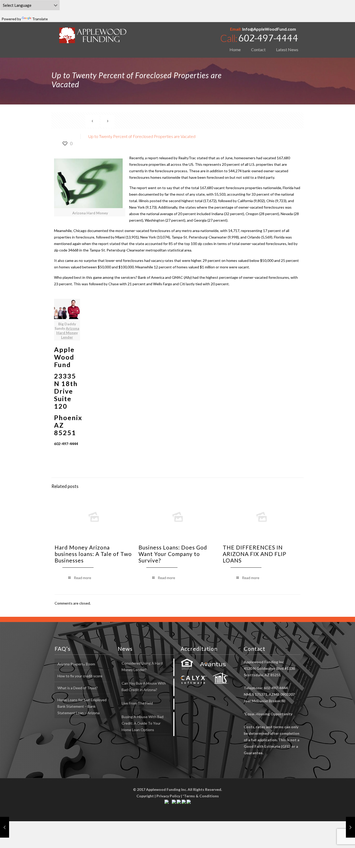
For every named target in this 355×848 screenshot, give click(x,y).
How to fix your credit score (79, 676)
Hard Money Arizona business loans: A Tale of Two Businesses (93, 554)
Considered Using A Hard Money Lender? (142, 666)
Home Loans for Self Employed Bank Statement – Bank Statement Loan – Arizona (82, 706)
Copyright (145, 796)
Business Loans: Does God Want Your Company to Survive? (173, 554)
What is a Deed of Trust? (77, 688)
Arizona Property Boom (76, 664)
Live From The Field (137, 703)
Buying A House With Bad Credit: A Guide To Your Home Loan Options (142, 723)
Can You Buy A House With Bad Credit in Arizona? (144, 686)
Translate (40, 19)
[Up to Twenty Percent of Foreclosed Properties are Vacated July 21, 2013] (4, 827)
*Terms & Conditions (201, 796)
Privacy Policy (168, 796)
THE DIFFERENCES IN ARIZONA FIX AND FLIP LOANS (254, 554)
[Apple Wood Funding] (93, 35)
